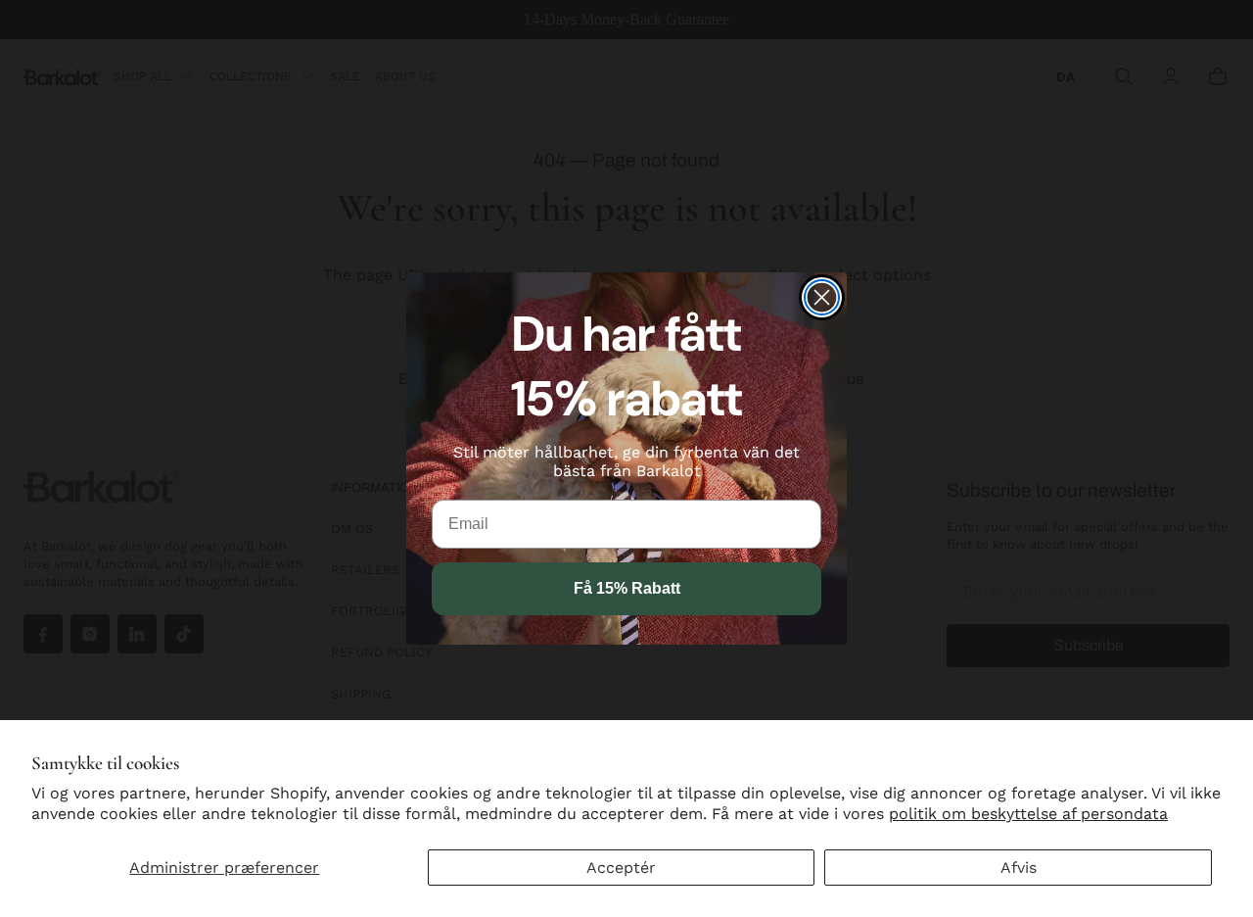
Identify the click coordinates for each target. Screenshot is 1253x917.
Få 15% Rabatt (627, 588)
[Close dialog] (822, 297)
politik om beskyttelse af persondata (1028, 813)
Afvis (1018, 867)
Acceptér (621, 867)
